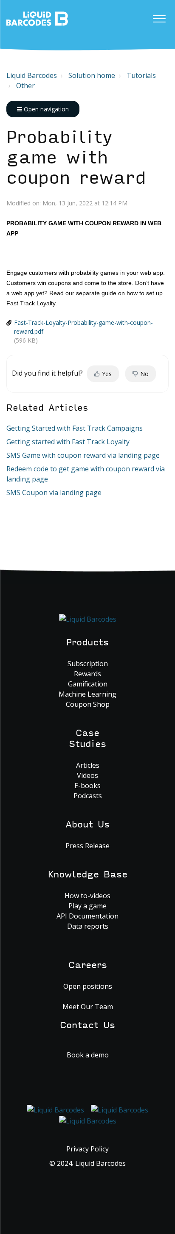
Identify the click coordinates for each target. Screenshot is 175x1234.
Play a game (87, 905)
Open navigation (45, 109)
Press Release (87, 845)
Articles (87, 765)
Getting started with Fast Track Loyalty (68, 441)
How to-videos (87, 895)
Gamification (87, 684)
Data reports (87, 926)
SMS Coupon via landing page (54, 492)
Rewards (87, 673)
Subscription (88, 663)
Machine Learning (87, 694)
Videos (87, 775)
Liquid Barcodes (31, 75)
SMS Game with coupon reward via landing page (83, 455)
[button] (159, 16)
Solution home (91, 75)
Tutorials (141, 75)
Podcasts (87, 795)
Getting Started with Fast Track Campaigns (74, 428)
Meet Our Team (87, 1006)
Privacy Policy (87, 1149)
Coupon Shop (88, 704)
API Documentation (87, 916)
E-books (87, 785)
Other (25, 85)
